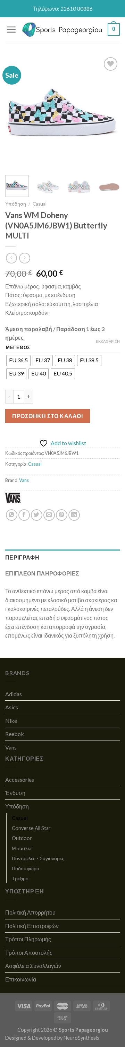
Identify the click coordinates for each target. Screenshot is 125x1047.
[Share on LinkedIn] (74, 515)
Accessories (19, 779)
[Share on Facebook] (24, 515)
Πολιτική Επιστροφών (32, 926)
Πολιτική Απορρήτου (30, 912)
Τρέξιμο (20, 878)
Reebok (14, 733)
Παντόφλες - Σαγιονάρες (38, 858)
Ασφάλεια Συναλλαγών (33, 965)
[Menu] (11, 29)
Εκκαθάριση (108, 341)
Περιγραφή (22, 557)
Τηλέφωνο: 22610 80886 (63, 8)
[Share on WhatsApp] (11, 515)
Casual (40, 204)
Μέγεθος (18, 347)
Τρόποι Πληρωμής (28, 939)
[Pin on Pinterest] (61, 515)
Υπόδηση (15, 204)
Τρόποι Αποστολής (28, 952)
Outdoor (22, 838)
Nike (11, 720)
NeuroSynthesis (81, 1038)
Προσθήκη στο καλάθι (47, 416)
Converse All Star (31, 828)
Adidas (13, 694)
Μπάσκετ (22, 848)
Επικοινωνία (20, 979)
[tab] (62, 557)
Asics (11, 707)
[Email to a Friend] (49, 515)
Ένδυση (15, 792)
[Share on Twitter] (36, 515)
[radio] (18, 360)
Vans (24, 480)
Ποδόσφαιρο (25, 868)
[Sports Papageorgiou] (62, 29)
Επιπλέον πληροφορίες (42, 573)
